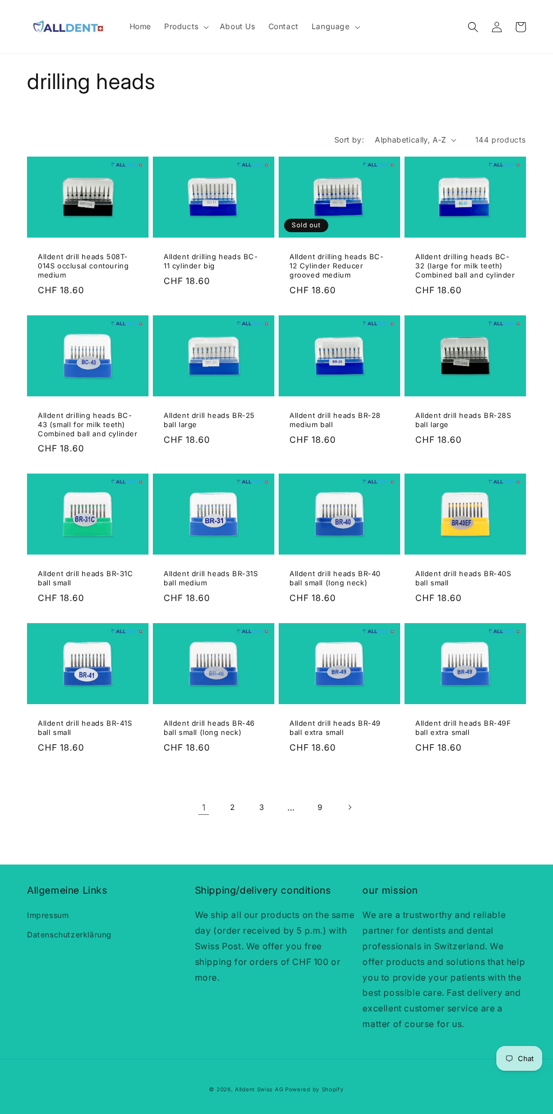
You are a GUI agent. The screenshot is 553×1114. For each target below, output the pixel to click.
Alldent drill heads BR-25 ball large (209, 420)
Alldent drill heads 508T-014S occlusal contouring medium (83, 265)
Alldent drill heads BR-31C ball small (85, 578)
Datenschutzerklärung (69, 934)
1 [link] (204, 807)
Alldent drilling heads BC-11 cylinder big (211, 261)
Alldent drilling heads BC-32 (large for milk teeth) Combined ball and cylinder (465, 265)
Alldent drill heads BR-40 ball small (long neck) (335, 578)
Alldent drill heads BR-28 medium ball (335, 420)
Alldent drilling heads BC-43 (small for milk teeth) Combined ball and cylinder (88, 424)
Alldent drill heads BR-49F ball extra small (463, 728)
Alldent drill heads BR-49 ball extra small (335, 728)
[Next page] (349, 807)
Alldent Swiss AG (259, 1089)
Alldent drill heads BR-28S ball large (463, 420)
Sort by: (349, 139)
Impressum (48, 915)
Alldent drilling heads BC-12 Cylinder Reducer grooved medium (336, 265)
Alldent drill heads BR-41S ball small (85, 728)
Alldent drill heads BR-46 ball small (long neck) (209, 728)
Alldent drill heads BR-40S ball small (463, 578)
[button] (185, 26)
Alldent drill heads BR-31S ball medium (211, 578)
